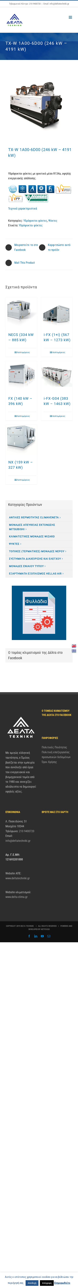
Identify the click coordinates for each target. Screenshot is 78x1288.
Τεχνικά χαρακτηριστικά (22, 208)
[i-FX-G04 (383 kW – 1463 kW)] (56, 376)
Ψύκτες (52, 220)
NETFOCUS (45, 929)
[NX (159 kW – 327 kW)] (21, 440)
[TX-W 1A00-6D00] (39, 106)
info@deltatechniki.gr (17, 840)
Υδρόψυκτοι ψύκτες (35, 220)
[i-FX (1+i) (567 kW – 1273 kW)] (56, 313)
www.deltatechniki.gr (17, 878)
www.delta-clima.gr (16, 897)
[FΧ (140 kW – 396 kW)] (21, 376)
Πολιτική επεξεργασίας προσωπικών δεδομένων (56, 754)
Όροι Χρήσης (49, 762)
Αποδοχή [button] (32, 1283)
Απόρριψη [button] (47, 1283)
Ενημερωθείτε (62, 1283)
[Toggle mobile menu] (71, 17)
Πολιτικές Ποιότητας (54, 747)
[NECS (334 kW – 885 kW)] (21, 313)
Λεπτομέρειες (23, 352)
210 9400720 (26, 831)
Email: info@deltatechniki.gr (56, 3)
